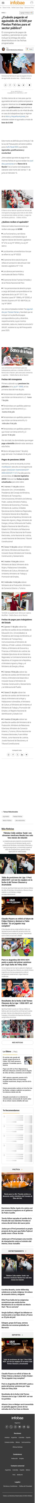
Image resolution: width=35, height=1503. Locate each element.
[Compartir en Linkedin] (19, 85)
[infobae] (17, 3)
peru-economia (20, 820)
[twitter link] (11, 1426)
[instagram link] (15, 1426)
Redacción (14, 1458)
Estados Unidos (9, 1442)
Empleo (21, 1458)
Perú (3, 13)
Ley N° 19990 (18, 387)
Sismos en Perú (24, 7)
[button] (3, 3)
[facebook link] (6, 1426)
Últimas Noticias (17, 1447)
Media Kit (20, 1475)
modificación (6, 467)
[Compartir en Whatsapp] (5, 85)
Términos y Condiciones (10, 1486)
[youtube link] (19, 1426)
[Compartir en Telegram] (23, 85)
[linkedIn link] (28, 1426)
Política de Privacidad (25, 1486)
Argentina (14, 1437)
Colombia (21, 1437)
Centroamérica (25, 1442)
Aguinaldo (6, 816)
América (7, 1437)
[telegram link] (23, 1426)
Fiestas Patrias (17, 816)
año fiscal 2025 (12, 147)
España (28, 1437)
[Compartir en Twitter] (14, 85)
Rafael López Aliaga (12, 7)
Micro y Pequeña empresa (15, 116)
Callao (32, 7)
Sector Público (7, 820)
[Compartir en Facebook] (10, 85)
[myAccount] (31, 2)
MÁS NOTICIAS (17, 1042)
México (18, 1442)
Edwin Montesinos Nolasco (14, 50)
